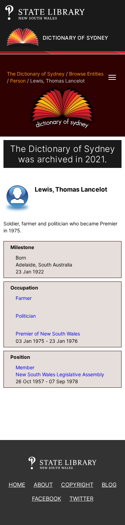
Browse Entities (86, 74)
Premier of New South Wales (48, 334)
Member (25, 367)
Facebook (46, 498)
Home (17, 484)
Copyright (77, 484)
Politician (26, 316)
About (43, 484)
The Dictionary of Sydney (36, 74)
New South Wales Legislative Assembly (60, 374)
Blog (109, 484)
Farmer (24, 298)
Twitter (81, 498)
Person (18, 81)
